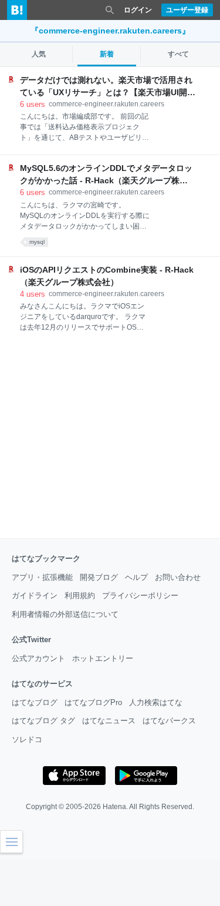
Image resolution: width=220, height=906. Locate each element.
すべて (178, 54)
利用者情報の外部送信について (65, 614)
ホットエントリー (102, 658)
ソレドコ (27, 739)
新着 (107, 54)
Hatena (114, 807)
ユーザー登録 (187, 10)
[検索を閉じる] (109, 10)
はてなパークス (169, 720)
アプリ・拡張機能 (42, 577)
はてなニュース (109, 720)
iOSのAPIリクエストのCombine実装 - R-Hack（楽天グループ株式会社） (107, 276)
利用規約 (80, 595)
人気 (39, 54)
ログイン (138, 10)
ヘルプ (136, 577)
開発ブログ (99, 577)
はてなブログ (34, 702)
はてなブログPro (93, 702)
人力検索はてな (155, 702)
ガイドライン (34, 595)
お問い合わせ (178, 577)
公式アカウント (38, 658)
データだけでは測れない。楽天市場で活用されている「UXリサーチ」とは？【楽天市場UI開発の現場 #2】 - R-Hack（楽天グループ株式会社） (107, 87)
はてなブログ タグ (43, 720)
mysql (37, 242)
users (32, 104)
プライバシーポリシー (140, 595)
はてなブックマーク (46, 558)
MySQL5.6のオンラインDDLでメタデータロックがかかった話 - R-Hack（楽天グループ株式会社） (106, 175)
